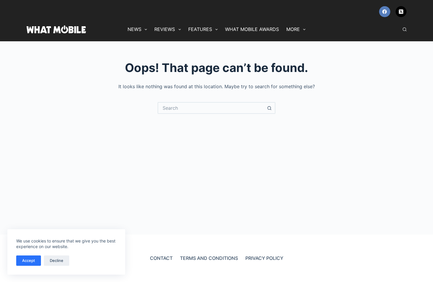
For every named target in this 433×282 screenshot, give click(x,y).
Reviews (164, 29)
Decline (56, 260)
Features (200, 29)
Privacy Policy (264, 258)
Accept (28, 260)
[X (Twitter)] (401, 11)
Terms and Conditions (209, 258)
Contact (161, 258)
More (293, 29)
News (134, 29)
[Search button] (269, 108)
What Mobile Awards (252, 29)
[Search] (404, 29)
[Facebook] (384, 11)
